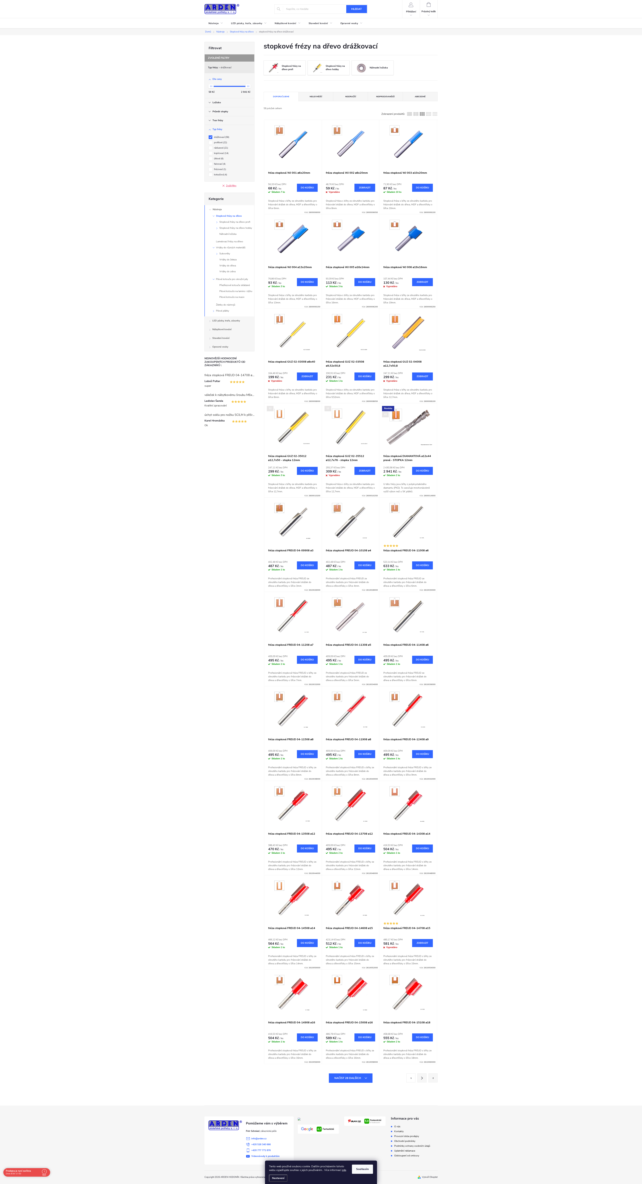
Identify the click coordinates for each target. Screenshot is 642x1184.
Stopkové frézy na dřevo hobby (235, 228)
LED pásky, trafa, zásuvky (226, 320)
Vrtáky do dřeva (227, 265)
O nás (397, 1126)
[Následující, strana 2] (421, 1077)
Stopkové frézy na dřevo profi (234, 222)
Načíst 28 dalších (348, 1078)
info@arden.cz (258, 1138)
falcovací (219, 163)
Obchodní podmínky (404, 1141)
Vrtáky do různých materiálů (230, 247)
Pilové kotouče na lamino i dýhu (235, 291)
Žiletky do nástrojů (225, 304)
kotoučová (220, 174)
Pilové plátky (222, 310)
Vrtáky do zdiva (227, 271)
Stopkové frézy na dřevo (229, 216)
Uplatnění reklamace (404, 1150)
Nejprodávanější (385, 96)
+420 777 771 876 (261, 1150)
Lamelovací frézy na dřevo (229, 241)
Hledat (356, 9)
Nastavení (278, 1178)
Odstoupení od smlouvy (406, 1155)
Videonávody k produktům (265, 1156)
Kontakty (399, 1131)
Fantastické (325, 1129)
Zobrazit (365, 187)
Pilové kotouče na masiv (231, 297)
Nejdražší (350, 96)
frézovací (219, 169)
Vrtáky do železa (228, 259)
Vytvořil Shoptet (430, 1177)
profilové (220, 142)
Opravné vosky (220, 346)
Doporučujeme (281, 96)
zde (344, 1170)
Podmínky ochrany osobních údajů (412, 1146)
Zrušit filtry (231, 185)
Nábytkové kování (222, 329)
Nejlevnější (316, 96)
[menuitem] (215, 23)
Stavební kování (221, 338)
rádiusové (220, 147)
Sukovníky (224, 253)
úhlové (218, 158)
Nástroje (217, 209)
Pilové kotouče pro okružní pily (232, 279)
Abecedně (420, 96)
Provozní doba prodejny (406, 1136)
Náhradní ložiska (227, 234)
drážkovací (226, 67)
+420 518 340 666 (261, 1144)
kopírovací (221, 153)
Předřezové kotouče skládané (234, 285)
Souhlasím (362, 1169)
